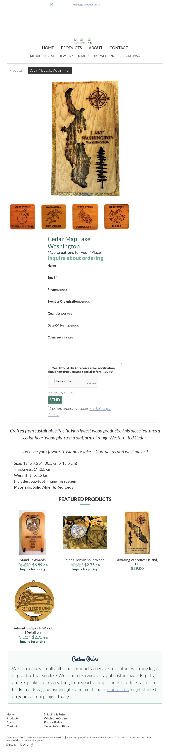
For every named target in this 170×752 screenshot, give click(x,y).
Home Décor (87, 56)
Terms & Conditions (56, 726)
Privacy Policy (53, 722)
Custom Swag (129, 56)
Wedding (107, 56)
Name (53, 265)
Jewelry (66, 56)
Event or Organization (69, 301)
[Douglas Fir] (85, 216)
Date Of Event (63, 325)
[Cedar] (53, 216)
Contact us (118, 689)
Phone (58, 289)
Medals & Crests (43, 56)
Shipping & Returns (56, 714)
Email (52, 277)
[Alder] (22, 216)
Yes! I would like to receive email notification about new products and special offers (81, 370)
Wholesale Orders (56, 718)
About (96, 47)
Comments (61, 337)
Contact (118, 47)
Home (48, 47)
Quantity (60, 313)
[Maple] (116, 216)
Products (71, 47)
